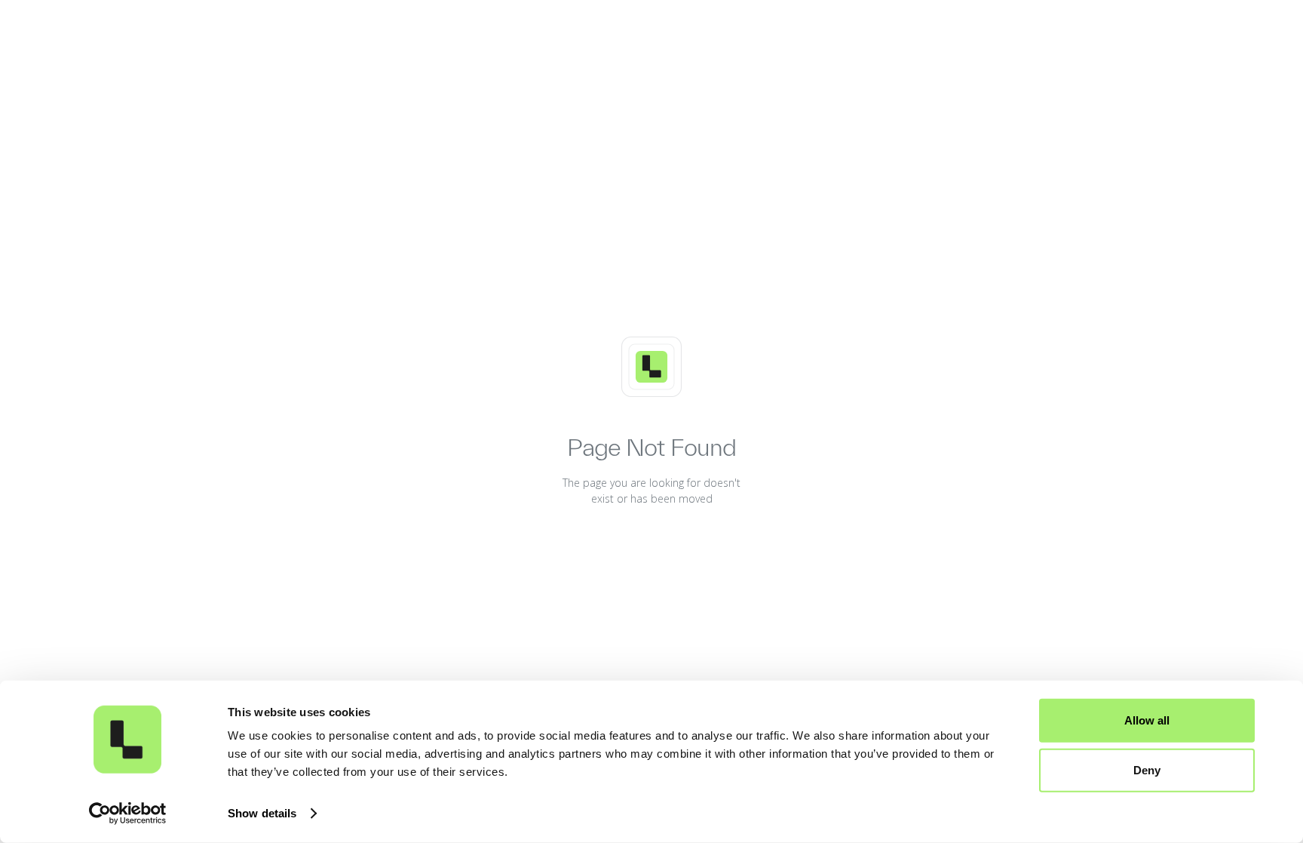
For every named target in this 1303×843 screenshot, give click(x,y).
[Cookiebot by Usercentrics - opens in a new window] (128, 813)
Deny (1146, 769)
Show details (262, 813)
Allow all (1147, 720)
